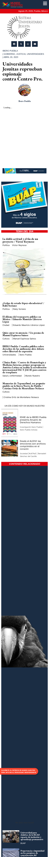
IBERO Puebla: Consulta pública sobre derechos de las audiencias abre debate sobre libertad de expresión (23, 349)
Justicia (21, 54)
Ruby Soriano (19, 309)
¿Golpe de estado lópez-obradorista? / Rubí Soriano (23, 304)
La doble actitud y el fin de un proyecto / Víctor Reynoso (20, 240)
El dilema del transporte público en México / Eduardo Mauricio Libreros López (22, 319)
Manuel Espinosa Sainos (24, 338)
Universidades (35, 54)
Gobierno (9, 54)
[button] (14, 44)
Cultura (6, 338)
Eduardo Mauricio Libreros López (29, 325)
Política (6, 245)
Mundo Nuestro (32, 375)
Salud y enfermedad (12, 375)
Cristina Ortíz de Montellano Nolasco (21, 397)
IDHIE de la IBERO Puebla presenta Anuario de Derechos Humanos (33, 420)
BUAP (23, 843)
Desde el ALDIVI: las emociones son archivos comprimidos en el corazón (33, 445)
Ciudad (6, 325)
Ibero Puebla (26, 354)
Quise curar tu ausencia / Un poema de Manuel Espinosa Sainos (23, 334)
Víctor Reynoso (19, 245)
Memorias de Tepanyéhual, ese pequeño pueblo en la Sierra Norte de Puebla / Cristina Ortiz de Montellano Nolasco (24, 386)
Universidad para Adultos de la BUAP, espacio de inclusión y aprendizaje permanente (31, 836)
